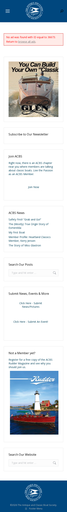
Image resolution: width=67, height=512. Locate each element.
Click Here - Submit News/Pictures (30, 304)
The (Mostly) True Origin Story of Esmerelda (28, 226)
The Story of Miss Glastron (25, 245)
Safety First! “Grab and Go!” (25, 219)
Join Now (33, 187)
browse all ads (27, 41)
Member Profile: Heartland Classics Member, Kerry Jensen (30, 238)
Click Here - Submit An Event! (30, 321)
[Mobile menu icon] (8, 11)
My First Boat (17, 232)
